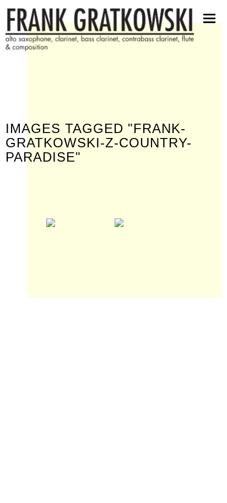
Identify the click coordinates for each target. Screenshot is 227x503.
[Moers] (79, 240)
